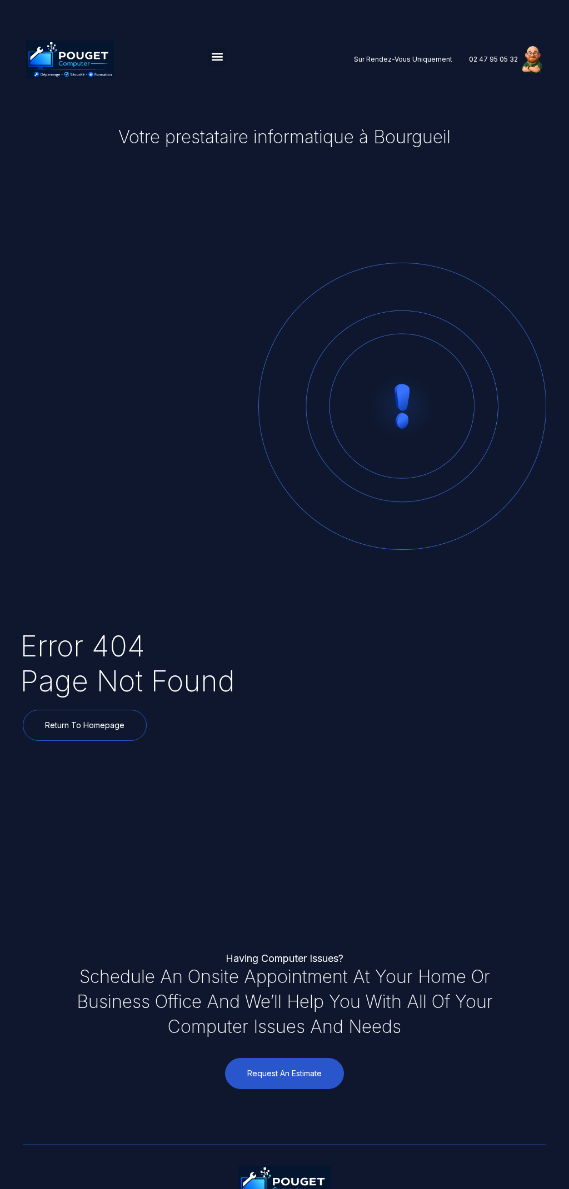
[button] (217, 57)
